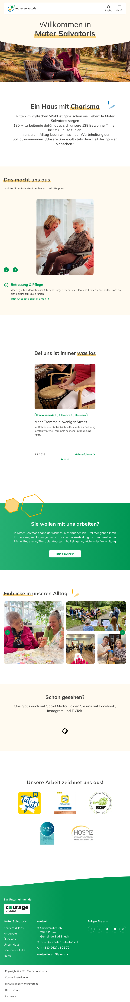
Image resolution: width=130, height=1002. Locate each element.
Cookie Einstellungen (17, 977)
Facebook (107, 706)
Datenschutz (12, 990)
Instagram (56, 711)
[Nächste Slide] (122, 632)
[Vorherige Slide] (7, 632)
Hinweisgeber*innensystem (21, 983)
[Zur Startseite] (23, 8)
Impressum (11, 996)
